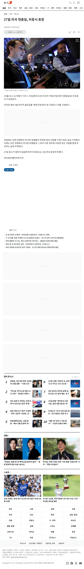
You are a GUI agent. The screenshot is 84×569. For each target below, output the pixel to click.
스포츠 (6, 472)
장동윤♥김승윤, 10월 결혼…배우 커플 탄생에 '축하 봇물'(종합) (20, 423)
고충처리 (61, 543)
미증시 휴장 (9, 170)
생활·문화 (10, 526)
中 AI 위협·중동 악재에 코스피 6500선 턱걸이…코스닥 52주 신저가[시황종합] (35, 238)
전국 (10, 515)
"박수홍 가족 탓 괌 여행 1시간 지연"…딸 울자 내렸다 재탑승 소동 (20, 393)
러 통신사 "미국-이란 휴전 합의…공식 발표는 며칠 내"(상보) (59, 413)
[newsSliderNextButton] (78, 377)
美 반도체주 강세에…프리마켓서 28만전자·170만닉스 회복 (27, 235)
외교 (31, 515)
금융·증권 (73, 515)
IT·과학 (52, 520)
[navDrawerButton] (78, 2)
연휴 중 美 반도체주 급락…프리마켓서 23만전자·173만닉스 (28, 244)
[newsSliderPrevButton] (73, 377)
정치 (10, 509)
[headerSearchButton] (70, 2)
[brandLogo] (8, 2)
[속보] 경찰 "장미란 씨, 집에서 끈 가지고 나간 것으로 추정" (58, 384)
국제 (5, 14)
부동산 (31, 520)
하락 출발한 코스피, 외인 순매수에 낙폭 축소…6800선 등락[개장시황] (32, 241)
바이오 (73, 520)
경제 (52, 509)
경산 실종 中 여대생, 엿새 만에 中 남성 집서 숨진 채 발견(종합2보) (20, 403)
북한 (52, 515)
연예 (5, 435)
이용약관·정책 (50, 543)
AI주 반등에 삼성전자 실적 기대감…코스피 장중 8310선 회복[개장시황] (32, 247)
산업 (10, 520)
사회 (31, 509)
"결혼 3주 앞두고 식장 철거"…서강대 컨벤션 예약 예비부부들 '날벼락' (58, 423)
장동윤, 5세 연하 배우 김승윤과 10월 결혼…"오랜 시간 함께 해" (21, 384)
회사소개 (23, 543)
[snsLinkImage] (67, 563)
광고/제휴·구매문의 (35, 543)
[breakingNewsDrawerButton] (74, 2)
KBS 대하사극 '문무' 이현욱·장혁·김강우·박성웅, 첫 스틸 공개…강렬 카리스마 (20, 413)
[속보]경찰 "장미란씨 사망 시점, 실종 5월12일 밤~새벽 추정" (58, 403)
